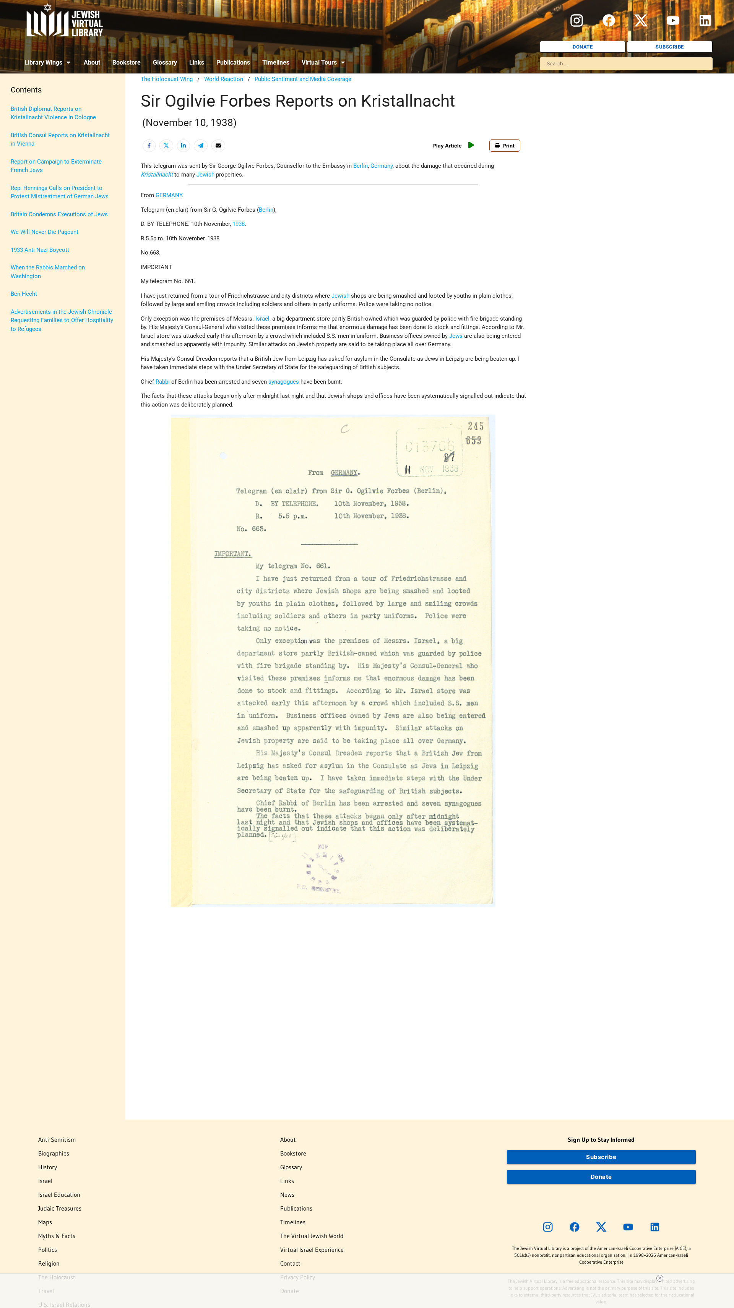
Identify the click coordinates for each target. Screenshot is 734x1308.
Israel (262, 318)
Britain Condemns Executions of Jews (59, 214)
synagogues (283, 381)
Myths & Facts (56, 1236)
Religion (49, 1263)
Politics (47, 1249)
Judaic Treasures (59, 1208)
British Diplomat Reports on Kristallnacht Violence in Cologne (53, 113)
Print (509, 146)
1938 (238, 223)
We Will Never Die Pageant (44, 232)
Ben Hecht (24, 293)
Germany (381, 165)
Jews (456, 335)
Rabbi (163, 381)
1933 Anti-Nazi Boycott (40, 249)
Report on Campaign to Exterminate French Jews (56, 166)
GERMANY (169, 195)
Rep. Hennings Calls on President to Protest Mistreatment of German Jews (60, 192)
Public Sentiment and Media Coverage (303, 79)
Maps (45, 1222)
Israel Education (59, 1194)
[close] (659, 1278)
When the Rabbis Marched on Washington (48, 272)
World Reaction (223, 79)
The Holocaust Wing (167, 79)
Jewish (205, 174)
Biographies (53, 1153)
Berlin (360, 165)
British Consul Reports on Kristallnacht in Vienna (60, 139)
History (47, 1167)
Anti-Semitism (57, 1139)
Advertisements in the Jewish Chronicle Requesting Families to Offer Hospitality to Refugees (62, 320)
